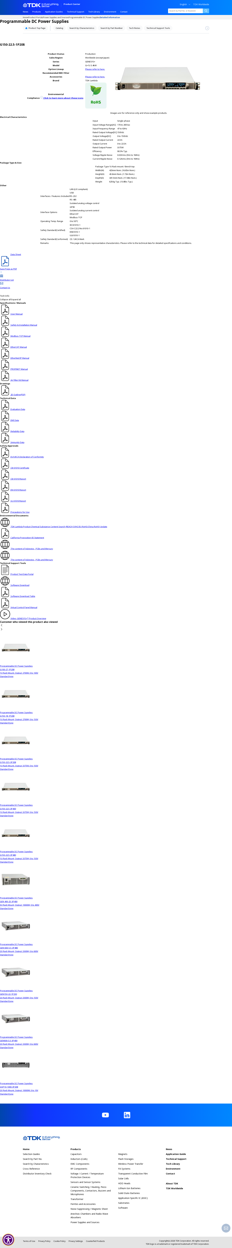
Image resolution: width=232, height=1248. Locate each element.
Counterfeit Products (95, 1241)
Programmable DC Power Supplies (84, 17)
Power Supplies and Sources (56, 17)
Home (25, 17)
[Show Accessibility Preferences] (8, 1239)
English (183, 4)
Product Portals (35, 17)
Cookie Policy (59, 1241)
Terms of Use (29, 1241)
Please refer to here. (95, 69)
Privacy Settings (76, 1241)
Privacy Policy (44, 1241)
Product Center (72, 4)
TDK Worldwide (201, 4)
